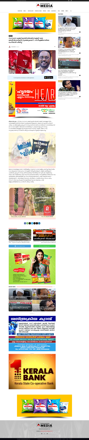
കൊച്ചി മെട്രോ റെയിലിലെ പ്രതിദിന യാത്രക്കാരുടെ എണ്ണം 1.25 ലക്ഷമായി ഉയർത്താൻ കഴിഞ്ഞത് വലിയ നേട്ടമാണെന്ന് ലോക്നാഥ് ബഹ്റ (43, 308)
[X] (70, 0)
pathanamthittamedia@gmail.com (47, 431)
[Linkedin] (39, 223)
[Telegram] (68, 0)
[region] (32, 23)
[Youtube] (71, 0)
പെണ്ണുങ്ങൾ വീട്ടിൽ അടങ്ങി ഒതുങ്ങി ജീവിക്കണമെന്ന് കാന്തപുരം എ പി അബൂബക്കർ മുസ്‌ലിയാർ (20, 297)
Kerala (10, 35)
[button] (71, 11)
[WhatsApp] (27, 223)
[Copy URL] (37, 223)
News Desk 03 (14, 46)
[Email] (34, 223)
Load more (31, 313)
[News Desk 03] (10, 47)
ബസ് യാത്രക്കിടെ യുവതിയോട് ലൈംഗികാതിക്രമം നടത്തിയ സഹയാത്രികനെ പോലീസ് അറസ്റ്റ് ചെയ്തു (20, 308)
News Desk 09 (11, 298)
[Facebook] (25, 223)
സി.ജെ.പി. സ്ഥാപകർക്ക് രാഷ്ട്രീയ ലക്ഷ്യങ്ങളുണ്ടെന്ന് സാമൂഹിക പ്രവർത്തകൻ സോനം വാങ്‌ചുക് (42, 296)
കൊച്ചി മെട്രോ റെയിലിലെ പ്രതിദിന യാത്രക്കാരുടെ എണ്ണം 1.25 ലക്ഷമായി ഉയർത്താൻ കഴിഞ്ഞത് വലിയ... (67, 94)
